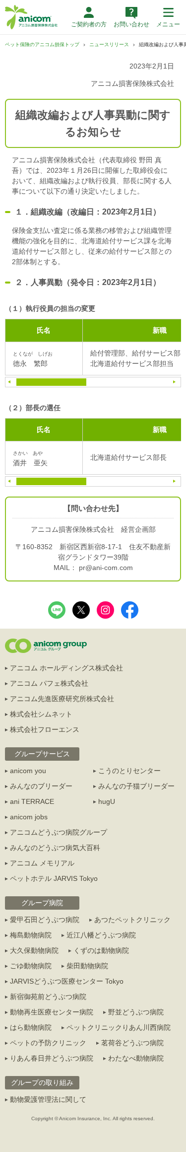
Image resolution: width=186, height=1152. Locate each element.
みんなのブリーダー (41, 786)
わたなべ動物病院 (136, 1058)
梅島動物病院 (31, 935)
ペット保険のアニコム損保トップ (42, 44)
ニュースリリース (109, 44)
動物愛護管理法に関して (48, 1099)
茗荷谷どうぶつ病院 (132, 1043)
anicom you (28, 771)
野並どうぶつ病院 (136, 1012)
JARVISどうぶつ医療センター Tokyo (67, 981)
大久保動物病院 (34, 950)
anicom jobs (29, 817)
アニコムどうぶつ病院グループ (58, 832)
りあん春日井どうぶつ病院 (51, 1058)
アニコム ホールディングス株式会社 (66, 668)
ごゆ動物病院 (31, 966)
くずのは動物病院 (101, 950)
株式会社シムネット (41, 714)
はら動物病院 (31, 1027)
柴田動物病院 (87, 966)
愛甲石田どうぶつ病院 (44, 920)
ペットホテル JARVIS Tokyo (54, 878)
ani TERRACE (32, 801)
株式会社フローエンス (44, 729)
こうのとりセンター (129, 771)
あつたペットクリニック (132, 920)
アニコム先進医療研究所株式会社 (62, 699)
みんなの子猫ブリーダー (136, 786)
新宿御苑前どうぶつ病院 (48, 997)
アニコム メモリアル (42, 863)
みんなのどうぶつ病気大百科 (55, 848)
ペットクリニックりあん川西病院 (118, 1027)
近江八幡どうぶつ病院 (101, 935)
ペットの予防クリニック (48, 1043)
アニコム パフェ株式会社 (49, 683)
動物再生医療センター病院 (51, 1012)
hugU (106, 801)
